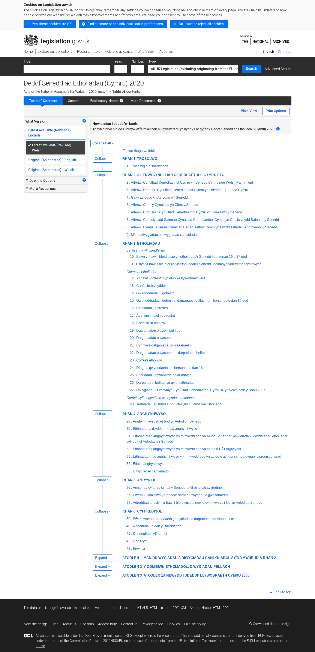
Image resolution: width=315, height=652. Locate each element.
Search (251, 69)
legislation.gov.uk (59, 35)
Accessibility (107, 624)
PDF (175, 608)
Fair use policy (195, 624)
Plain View (249, 111)
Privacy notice (152, 624)
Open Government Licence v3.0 (108, 636)
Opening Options (40, 180)
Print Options (276, 111)
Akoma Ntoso (200, 608)
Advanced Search (278, 69)
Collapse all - (102, 143)
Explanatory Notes (104, 101)
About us (69, 624)
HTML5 (142, 608)
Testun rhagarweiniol (139, 151)
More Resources (143, 101)
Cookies (173, 624)
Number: (138, 61)
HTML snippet (160, 608)
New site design (36, 624)
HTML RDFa (222, 608)
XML (184, 608)
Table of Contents (43, 101)
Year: (118, 61)
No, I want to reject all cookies (201, 24)
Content (74, 101)
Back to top (282, 592)
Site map (87, 624)
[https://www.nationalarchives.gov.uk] (265, 38)
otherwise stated (166, 636)
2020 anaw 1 (98, 92)
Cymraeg (284, 51)
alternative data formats (101, 608)
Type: (152, 61)
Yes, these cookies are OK (52, 24)
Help (55, 624)
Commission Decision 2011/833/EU (96, 641)
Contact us (129, 624)
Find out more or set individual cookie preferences (125, 24)
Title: (27, 61)
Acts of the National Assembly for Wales (54, 92)
